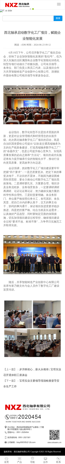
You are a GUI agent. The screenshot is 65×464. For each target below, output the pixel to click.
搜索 (58, 18)
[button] (5, 11)
